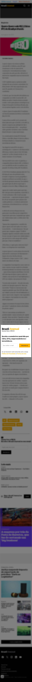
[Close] (29, 329)
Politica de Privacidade (8, 353)
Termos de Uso (21, 353)
